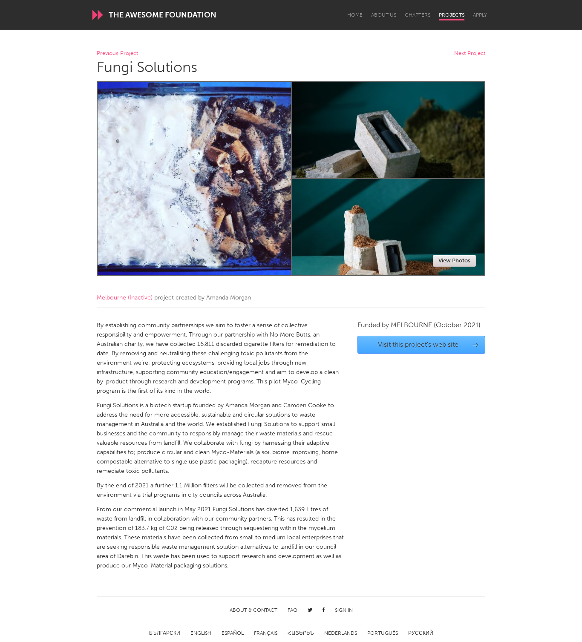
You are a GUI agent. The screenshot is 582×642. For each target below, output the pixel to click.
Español (233, 633)
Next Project (469, 53)
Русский (420, 633)
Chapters (417, 15)
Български (164, 633)
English (200, 633)
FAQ (292, 610)
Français (265, 633)
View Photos (454, 260)
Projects (451, 15)
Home (355, 15)
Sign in (344, 610)
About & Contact (253, 610)
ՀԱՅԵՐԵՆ (301, 633)
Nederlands (340, 633)
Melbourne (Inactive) (125, 297)
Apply (480, 15)
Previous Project (117, 53)
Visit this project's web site (428, 344)
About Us (383, 15)
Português (382, 633)
